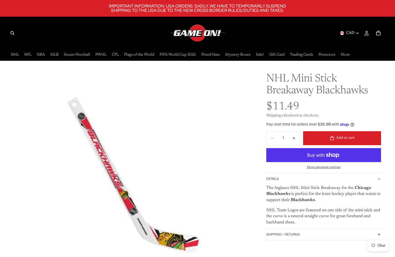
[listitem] (345, 55)
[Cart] (378, 33)
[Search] (12, 33)
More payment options (323, 167)
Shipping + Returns (283, 234)
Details (272, 179)
